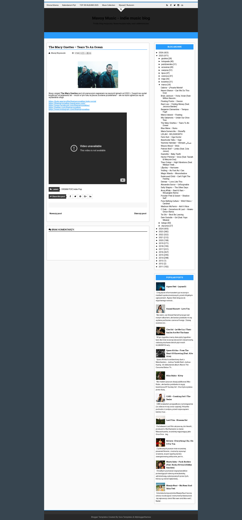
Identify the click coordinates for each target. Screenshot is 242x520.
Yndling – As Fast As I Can (172, 170)
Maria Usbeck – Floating (171, 115)
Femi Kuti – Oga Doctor (171, 137)
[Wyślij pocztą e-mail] (80, 53)
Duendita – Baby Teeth (171, 154)
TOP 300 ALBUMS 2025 (89, 5)
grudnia (164, 58)
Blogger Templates (99, 517)
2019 (161, 243)
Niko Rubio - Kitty (174, 375)
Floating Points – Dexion (172, 101)
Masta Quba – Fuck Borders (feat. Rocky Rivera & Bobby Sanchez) (179, 465)
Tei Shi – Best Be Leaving (172, 214)
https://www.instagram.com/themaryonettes (69, 109)
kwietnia (165, 82)
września (165, 67)
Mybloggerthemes (143, 517)
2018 (161, 246)
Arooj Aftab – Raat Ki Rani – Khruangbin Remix (173, 191)
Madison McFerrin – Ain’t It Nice (175, 206)
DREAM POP (66, 189)
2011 (161, 266)
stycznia (165, 226)
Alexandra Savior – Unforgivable (175, 184)
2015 (161, 255)
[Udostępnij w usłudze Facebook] (87, 53)
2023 (161, 231)
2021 (161, 237)
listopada (165, 61)
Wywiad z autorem (126, 5)
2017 (161, 249)
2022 (161, 234)
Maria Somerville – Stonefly (173, 131)
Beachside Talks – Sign (171, 140)
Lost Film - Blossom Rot (176, 420)
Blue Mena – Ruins (169, 128)
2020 (161, 240)
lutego (164, 223)
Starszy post (140, 213)
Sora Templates (125, 517)
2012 (161, 263)
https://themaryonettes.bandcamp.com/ (67, 103)
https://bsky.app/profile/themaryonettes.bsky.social (72, 101)
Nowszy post (56, 213)
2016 (161, 252)
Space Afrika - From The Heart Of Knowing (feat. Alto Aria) (179, 353)
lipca (163, 73)
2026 (161, 52)
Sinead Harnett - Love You (178, 309)
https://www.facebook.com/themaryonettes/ (69, 105)
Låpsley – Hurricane (169, 167)
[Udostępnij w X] (85, 53)
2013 (161, 261)
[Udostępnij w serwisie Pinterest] (90, 53)
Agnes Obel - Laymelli (176, 286)
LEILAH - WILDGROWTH (171, 134)
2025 (161, 55)
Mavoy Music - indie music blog (121, 18)
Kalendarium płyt (69, 5)
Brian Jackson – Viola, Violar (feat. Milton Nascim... (176, 97)
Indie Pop (77, 189)
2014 (161, 258)
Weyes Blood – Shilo (170, 146)
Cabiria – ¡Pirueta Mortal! (172, 87)
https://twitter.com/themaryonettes (65, 107)
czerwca (165, 76)
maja (163, 79)
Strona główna (52, 5)
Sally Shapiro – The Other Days (174, 187)
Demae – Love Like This (171, 181)
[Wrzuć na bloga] (83, 53)
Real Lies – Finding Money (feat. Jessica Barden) (175, 105)
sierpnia (165, 70)
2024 (161, 229)
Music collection (108, 5)
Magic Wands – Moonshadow (174, 173)
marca (164, 84)
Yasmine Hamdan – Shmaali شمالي (176, 143)
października (167, 64)
